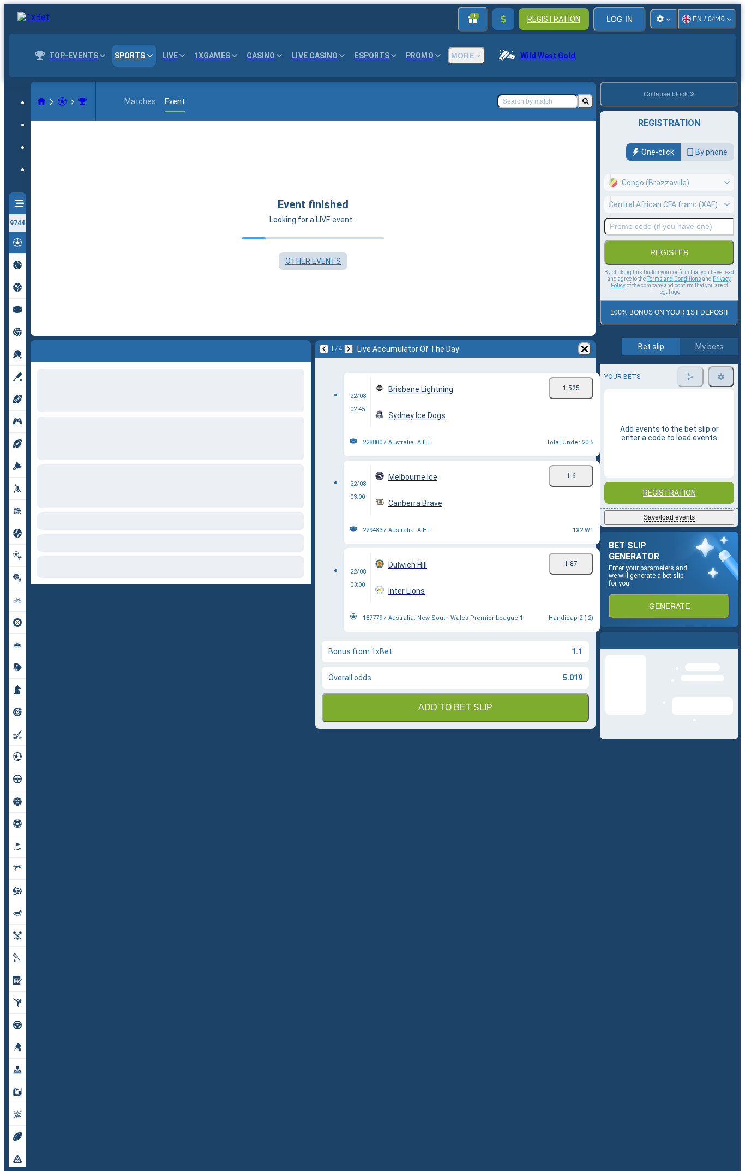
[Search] (585, 101)
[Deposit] (503, 19)
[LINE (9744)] (41, 101)
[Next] (67, 349)
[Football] (62, 101)
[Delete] (300, 348)
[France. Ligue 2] (82, 101)
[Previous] (39, 349)
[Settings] (663, 19)
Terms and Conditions (674, 279)
